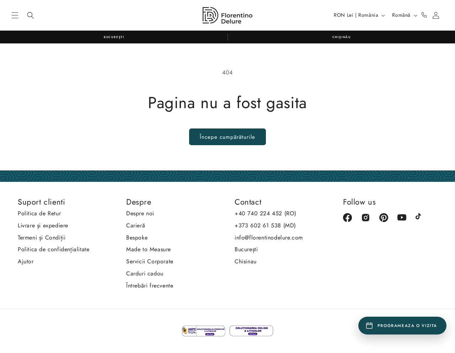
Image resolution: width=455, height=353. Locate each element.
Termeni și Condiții (41, 237)
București (246, 249)
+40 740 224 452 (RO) (265, 213)
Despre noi (140, 213)
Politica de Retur (39, 213)
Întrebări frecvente (149, 285)
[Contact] (424, 15)
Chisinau (246, 261)
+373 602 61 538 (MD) (265, 225)
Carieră (135, 225)
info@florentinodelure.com (269, 237)
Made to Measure (148, 249)
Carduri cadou (145, 273)
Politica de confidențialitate (53, 249)
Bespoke (137, 237)
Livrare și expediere (43, 225)
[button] (15, 15)
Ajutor (26, 261)
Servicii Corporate (149, 261)
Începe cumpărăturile (227, 137)
